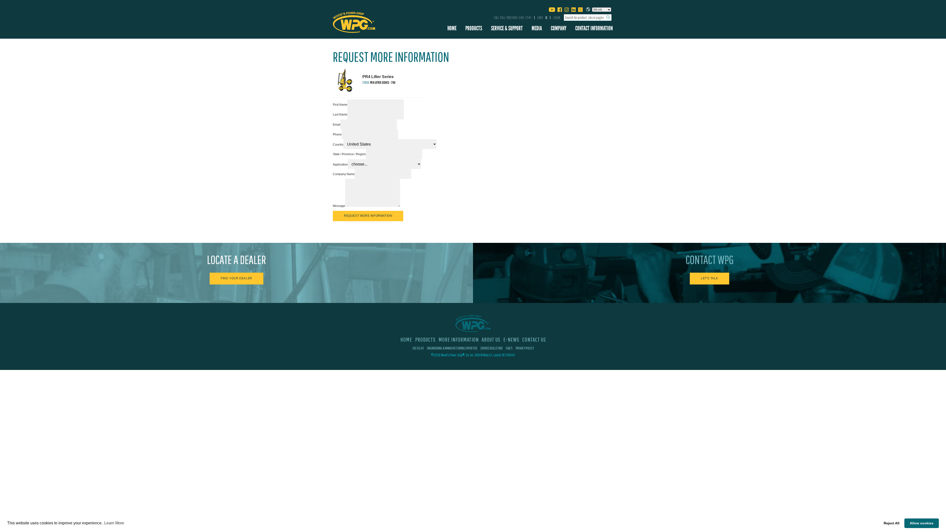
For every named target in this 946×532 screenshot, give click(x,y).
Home (451, 28)
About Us (491, 339)
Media (537, 28)
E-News (511, 339)
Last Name (340, 114)
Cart (542, 17)
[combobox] (587, 17)
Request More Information (368, 215)
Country (338, 144)
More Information (459, 339)
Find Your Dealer (236, 278)
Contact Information (594, 28)
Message (339, 206)
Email (336, 124)
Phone (337, 134)
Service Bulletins (491, 348)
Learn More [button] (114, 523)
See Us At (418, 348)
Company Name (344, 174)
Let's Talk (709, 278)
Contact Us (534, 339)
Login (556, 17)
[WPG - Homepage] (354, 21)
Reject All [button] (891, 523)
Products (473, 28)
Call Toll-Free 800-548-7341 (512, 17)
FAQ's (509, 348)
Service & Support (507, 28)
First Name (340, 104)
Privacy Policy (525, 348)
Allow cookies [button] (921, 523)
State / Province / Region (349, 154)
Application (340, 164)
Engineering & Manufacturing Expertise (452, 348)
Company (558, 28)
